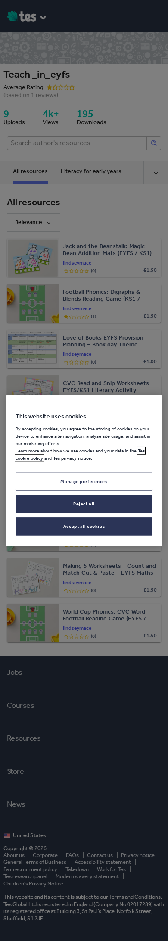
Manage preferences (83, 481)
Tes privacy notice (72, 458)
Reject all (84, 503)
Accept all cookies (84, 526)
